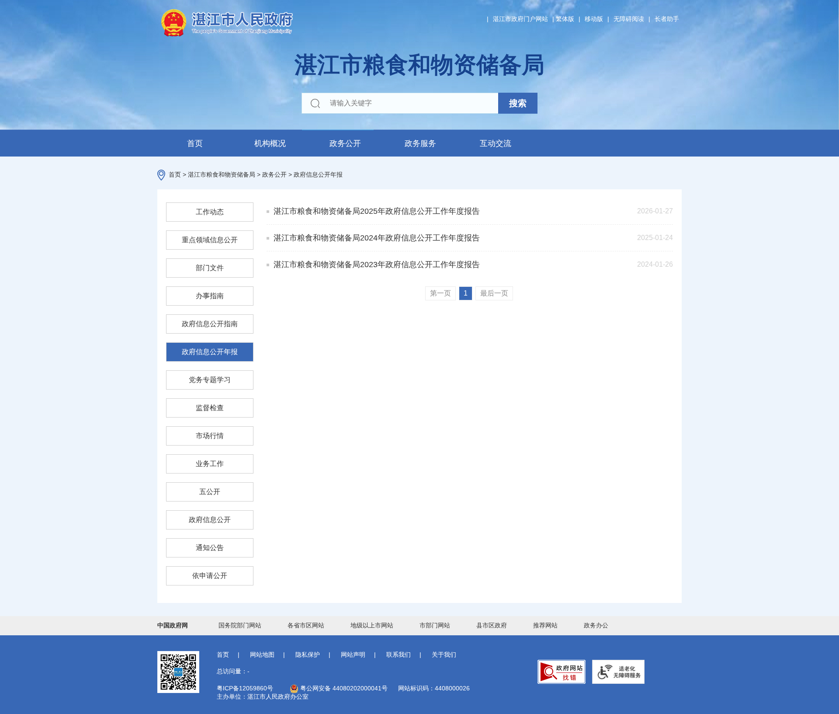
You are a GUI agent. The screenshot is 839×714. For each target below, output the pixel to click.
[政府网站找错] (561, 672)
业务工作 (210, 463)
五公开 (209, 491)
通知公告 (210, 547)
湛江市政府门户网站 (520, 18)
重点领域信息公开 (210, 240)
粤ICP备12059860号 (245, 688)
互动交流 (495, 143)
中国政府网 (172, 625)
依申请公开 (209, 575)
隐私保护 (307, 654)
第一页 (440, 293)
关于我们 (444, 654)
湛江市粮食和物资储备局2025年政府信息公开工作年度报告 (377, 211)
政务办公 (596, 625)
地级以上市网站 (371, 625)
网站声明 (353, 654)
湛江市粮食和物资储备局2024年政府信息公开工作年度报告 (377, 237)
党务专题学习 (210, 379)
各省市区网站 (306, 625)
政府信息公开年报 (318, 174)
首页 (195, 143)
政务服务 (420, 143)
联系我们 (398, 654)
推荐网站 (545, 625)
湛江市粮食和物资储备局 (221, 174)
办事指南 (210, 296)
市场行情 (210, 435)
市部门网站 (435, 625)
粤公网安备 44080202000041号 (343, 688)
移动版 (594, 18)
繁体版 (565, 18)
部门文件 (210, 268)
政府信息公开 (210, 519)
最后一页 (494, 293)
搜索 (518, 103)
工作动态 (210, 212)
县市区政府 (491, 625)
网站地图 (262, 654)
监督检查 (210, 407)
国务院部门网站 (239, 625)
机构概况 (270, 143)
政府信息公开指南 (210, 323)
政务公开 (345, 143)
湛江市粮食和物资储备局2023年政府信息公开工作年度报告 (377, 264)
